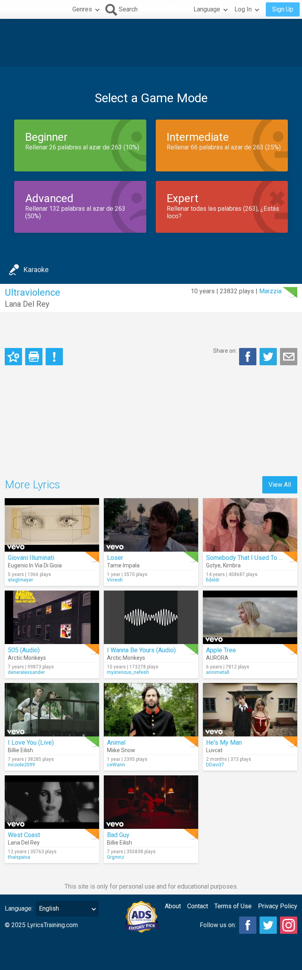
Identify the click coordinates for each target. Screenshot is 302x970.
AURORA (217, 658)
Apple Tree (221, 650)
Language (206, 9)
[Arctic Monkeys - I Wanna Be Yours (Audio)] (151, 617)
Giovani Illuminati (31, 557)
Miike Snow (121, 750)
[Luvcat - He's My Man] (250, 709)
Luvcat (214, 750)
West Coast (24, 835)
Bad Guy (118, 835)
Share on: (225, 350)
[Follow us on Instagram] (288, 925)
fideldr (212, 580)
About (173, 906)
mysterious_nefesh (128, 672)
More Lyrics (32, 484)
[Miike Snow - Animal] (151, 709)
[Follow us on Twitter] (268, 925)
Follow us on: (218, 925)
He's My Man (224, 742)
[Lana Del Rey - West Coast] (52, 802)
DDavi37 (215, 765)
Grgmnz (115, 857)
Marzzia (270, 291)
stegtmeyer (20, 580)
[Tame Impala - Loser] (151, 525)
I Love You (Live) (31, 742)
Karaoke (36, 269)
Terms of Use (233, 906)
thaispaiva (19, 857)
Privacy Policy (277, 906)
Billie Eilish (20, 750)
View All (280, 484)
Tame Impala (123, 565)
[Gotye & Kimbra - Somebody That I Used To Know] (250, 525)
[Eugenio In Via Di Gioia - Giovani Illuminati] (52, 525)
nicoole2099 (21, 765)
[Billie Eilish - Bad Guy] (151, 802)
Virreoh (115, 580)
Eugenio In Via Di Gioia (35, 565)
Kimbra (232, 565)
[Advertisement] (151, 43)
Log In (243, 9)
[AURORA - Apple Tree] (250, 617)
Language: (19, 908)
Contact (197, 906)
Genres (82, 9)
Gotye (213, 565)
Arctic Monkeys (27, 658)
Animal (116, 742)
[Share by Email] (288, 356)
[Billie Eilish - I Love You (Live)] (52, 709)
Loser (115, 557)
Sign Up (282, 9)
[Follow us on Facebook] (247, 925)
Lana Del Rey (27, 304)
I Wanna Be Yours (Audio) (141, 650)
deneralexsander (26, 672)
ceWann (116, 765)
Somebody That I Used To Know (250, 557)
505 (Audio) (24, 650)
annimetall (217, 672)
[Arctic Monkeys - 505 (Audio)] (52, 617)
